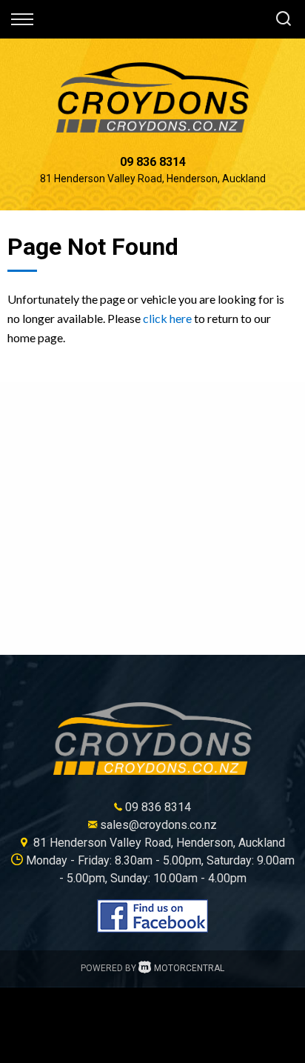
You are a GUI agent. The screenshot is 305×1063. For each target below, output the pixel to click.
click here (167, 318)
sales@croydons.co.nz (158, 825)
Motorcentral (189, 968)
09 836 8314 (153, 162)
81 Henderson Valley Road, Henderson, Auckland (153, 178)
